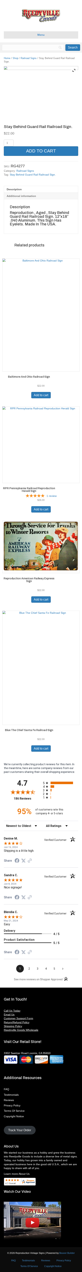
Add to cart (41, 151)
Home (7, 58)
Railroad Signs (29, 58)
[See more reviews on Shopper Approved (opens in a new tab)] (30, 860)
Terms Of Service (14, 1110)
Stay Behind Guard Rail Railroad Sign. (33, 174)
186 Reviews (27, 798)
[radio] (60, 783)
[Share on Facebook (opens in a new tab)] (17, 861)
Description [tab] (14, 189)
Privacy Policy (12, 1105)
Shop (15, 58)
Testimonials (11, 1094)
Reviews (9, 1100)
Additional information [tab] (21, 196)
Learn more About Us (17, 1173)
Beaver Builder (67, 1253)
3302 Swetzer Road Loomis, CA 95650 (27, 1053)
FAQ (6, 1089)
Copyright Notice (14, 1116)
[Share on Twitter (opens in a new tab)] (23, 860)
